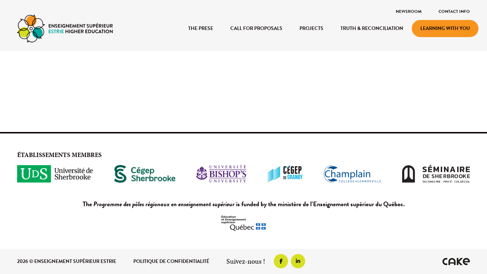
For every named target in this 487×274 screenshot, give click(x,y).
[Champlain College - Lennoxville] (352, 174)
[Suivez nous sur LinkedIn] (298, 261)
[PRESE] (65, 28)
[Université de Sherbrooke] (55, 174)
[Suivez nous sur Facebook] (281, 261)
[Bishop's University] (221, 174)
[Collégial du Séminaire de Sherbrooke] (436, 174)
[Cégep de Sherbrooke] (144, 174)
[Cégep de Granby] (285, 174)
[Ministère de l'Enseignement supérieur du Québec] (243, 223)
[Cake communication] (456, 261)
